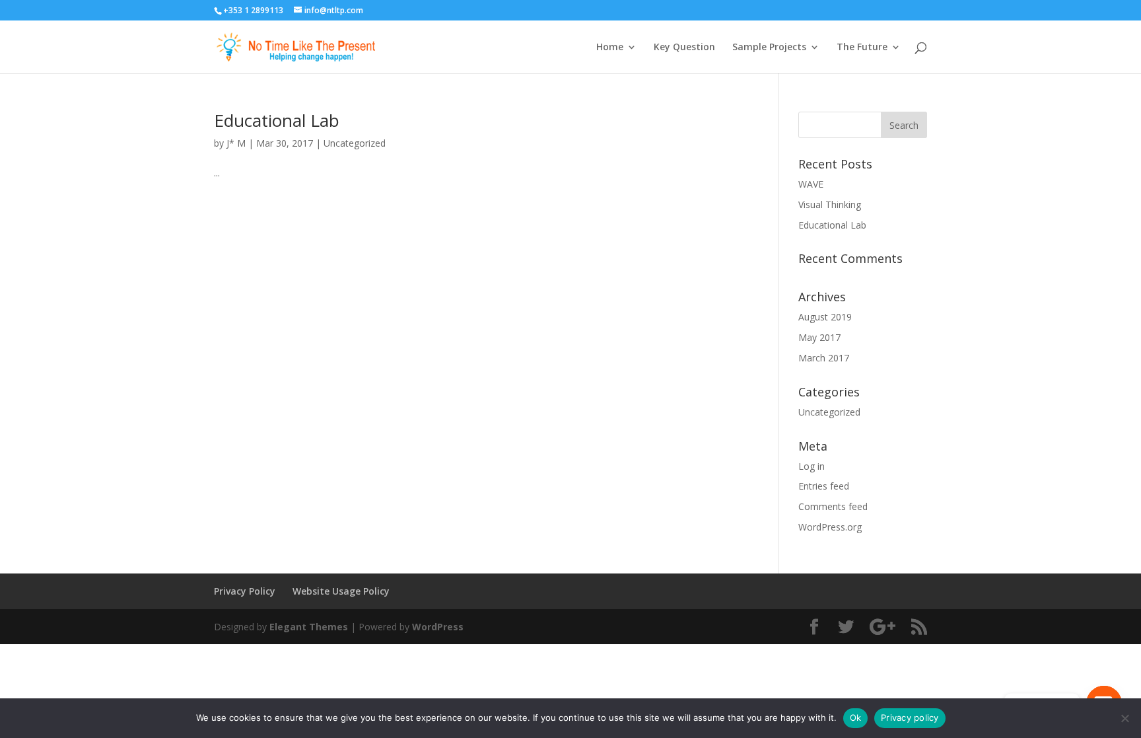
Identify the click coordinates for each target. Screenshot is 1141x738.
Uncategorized (355, 143)
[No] (1124, 718)
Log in (811, 466)
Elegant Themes (308, 626)
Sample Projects (769, 47)
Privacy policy (910, 717)
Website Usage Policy (341, 591)
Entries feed (823, 486)
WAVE (810, 184)
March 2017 (823, 357)
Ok (856, 717)
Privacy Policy (244, 591)
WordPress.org (830, 527)
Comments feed (833, 506)
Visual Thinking (829, 204)
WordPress (438, 626)
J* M (236, 143)
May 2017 (819, 337)
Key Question (684, 47)
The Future (862, 47)
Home (609, 47)
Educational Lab (276, 120)
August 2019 (825, 317)
